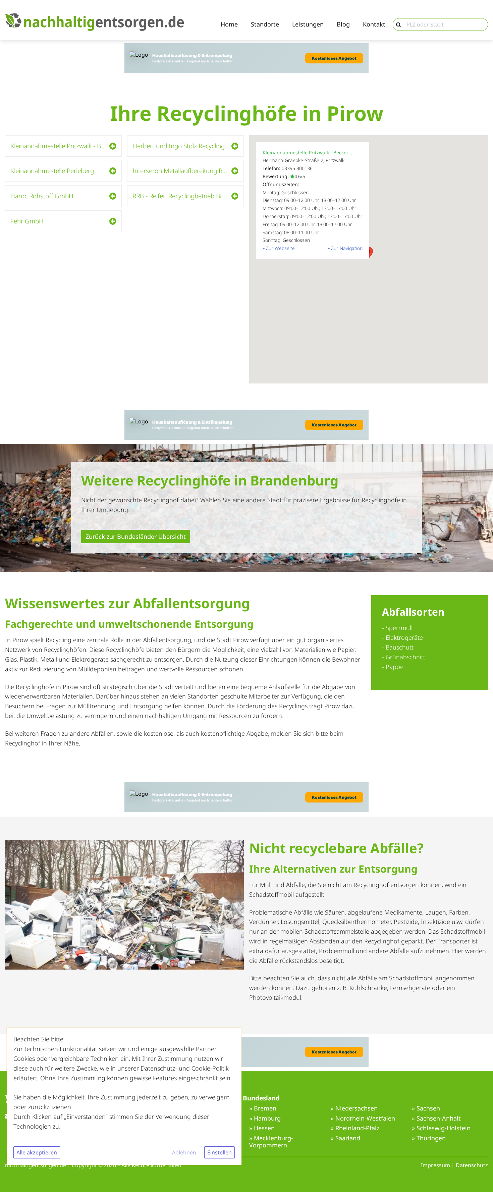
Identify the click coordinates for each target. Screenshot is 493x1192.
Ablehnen (184, 1152)
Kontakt (374, 24)
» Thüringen (429, 1138)
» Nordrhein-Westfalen (363, 1118)
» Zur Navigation (345, 248)
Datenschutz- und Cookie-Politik (185, 1068)
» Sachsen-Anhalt (436, 1118)
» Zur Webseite (279, 248)
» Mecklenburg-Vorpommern (271, 1142)
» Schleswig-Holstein (441, 1128)
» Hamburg (265, 1118)
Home (229, 24)
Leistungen (308, 24)
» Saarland (345, 1138)
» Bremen (262, 1108)
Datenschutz (472, 1165)
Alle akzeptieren (36, 1152)
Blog (343, 24)
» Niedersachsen (354, 1108)
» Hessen (262, 1128)
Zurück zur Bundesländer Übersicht (136, 536)
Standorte (265, 24)
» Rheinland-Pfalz (355, 1128)
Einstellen (219, 1152)
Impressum (435, 1165)
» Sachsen (426, 1108)
